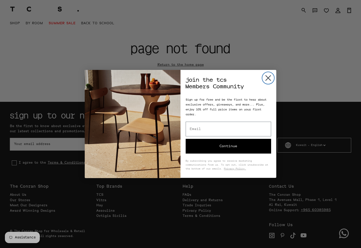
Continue (228, 146)
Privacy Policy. (235, 169)
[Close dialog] (268, 78)
